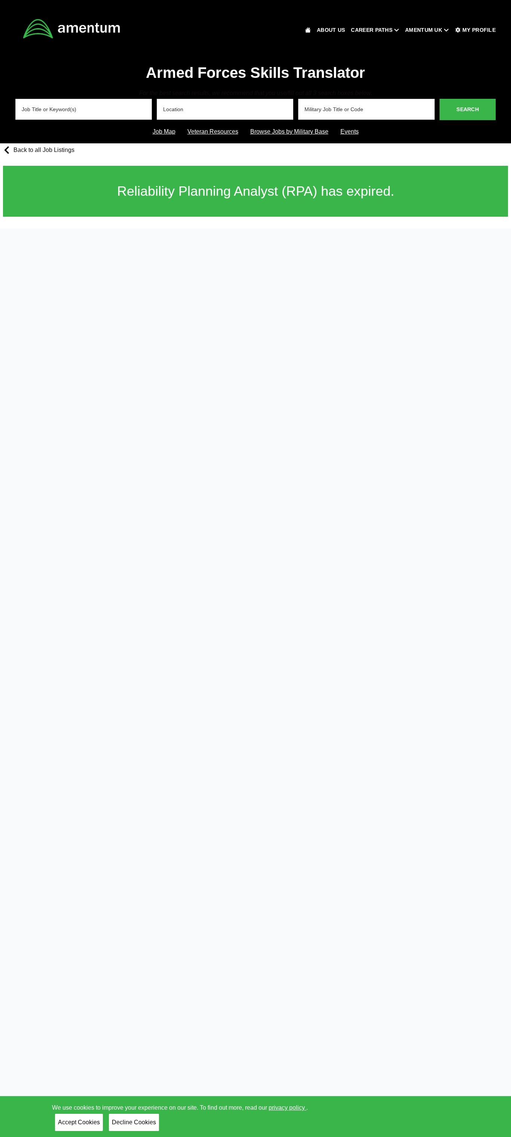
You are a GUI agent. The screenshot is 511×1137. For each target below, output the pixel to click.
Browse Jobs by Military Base (289, 131)
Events (349, 131)
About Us (331, 30)
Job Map (164, 131)
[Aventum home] (308, 30)
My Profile (479, 30)
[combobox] (83, 109)
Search (467, 109)
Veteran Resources (212, 131)
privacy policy (287, 1107)
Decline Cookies (134, 1122)
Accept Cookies (79, 1122)
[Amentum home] (71, 28)
